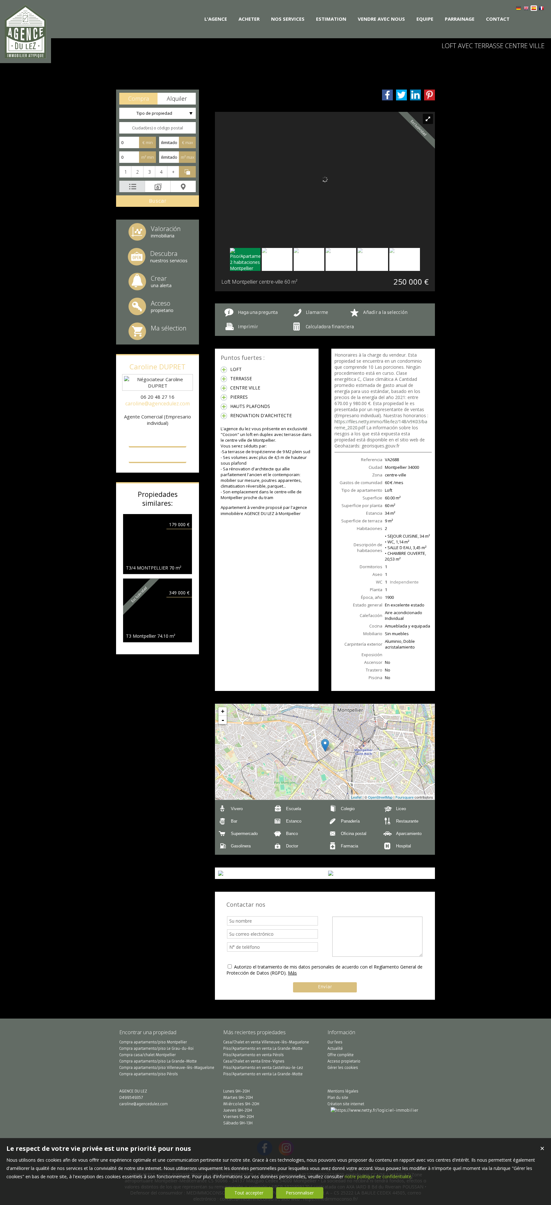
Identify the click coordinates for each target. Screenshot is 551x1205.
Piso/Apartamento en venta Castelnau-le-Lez (263, 1067)
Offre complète (340, 1055)
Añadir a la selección (385, 312)
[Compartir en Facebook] (387, 95)
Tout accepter (248, 1193)
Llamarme (317, 312)
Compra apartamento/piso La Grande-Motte (158, 1061)
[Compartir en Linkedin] (415, 95)
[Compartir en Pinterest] (429, 95)
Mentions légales (342, 1091)
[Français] (541, 9)
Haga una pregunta (258, 312)
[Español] (534, 9)
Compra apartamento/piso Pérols (148, 1074)
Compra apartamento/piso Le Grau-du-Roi (156, 1048)
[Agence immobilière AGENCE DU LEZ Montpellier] (25, 55)
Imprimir (248, 327)
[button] (138, 99)
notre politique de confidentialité (378, 1176)
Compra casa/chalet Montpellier (147, 1055)
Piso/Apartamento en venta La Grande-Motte (263, 1048)
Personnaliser (300, 1193)
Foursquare (404, 797)
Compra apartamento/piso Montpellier (153, 1042)
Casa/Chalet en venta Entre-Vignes (253, 1061)
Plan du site (337, 1097)
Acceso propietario (343, 1061)
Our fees (334, 1042)
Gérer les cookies (342, 1067)
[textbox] (157, 128)
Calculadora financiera (330, 327)
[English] (526, 9)
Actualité (335, 1048)
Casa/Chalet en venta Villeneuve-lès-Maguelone (266, 1042)
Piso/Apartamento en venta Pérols (253, 1055)
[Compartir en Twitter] (401, 95)
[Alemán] (518, 9)
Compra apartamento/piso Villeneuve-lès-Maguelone (166, 1067)
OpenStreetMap (380, 797)
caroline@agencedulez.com (157, 403)
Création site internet (345, 1104)
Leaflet (356, 797)
